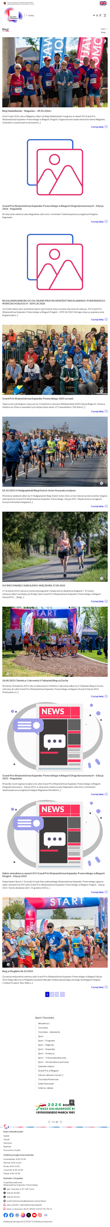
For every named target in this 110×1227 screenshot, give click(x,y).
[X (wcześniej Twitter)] (28, 1215)
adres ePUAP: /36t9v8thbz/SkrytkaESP (24, 1205)
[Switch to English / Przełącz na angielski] (103, 3)
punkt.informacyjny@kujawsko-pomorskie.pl (26, 1201)
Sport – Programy (46, 1040)
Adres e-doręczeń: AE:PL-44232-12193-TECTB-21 (29, 1209)
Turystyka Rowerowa (48, 1079)
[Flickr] (46, 1215)
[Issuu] (40, 1215)
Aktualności (43, 1023)
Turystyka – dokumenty (49, 1032)
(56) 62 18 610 (13, 1197)
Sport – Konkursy (46, 1053)
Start (103, 29)
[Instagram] (23, 1215)
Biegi (103, 32)
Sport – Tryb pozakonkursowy (52, 1057)
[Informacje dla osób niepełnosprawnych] (98, 15)
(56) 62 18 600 (13, 1193)
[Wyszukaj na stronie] (26, 15)
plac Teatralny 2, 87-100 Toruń (20, 1189)
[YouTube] (34, 1215)
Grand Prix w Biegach (48, 1070)
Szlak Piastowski (46, 1083)
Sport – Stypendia (46, 1049)
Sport (40, 1036)
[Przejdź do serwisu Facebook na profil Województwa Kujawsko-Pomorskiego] (5, 1215)
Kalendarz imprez (46, 1066)
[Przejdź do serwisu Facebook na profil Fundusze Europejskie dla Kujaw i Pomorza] (11, 1215)
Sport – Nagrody (46, 1045)
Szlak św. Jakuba (45, 1088)
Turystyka (43, 1027)
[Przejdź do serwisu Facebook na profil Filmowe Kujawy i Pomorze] (17, 1215)
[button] (55, 1108)
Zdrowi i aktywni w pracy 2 (50, 1075)
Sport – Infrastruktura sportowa (53, 1062)
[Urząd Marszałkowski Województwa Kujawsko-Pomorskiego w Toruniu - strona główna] (13, 15)
